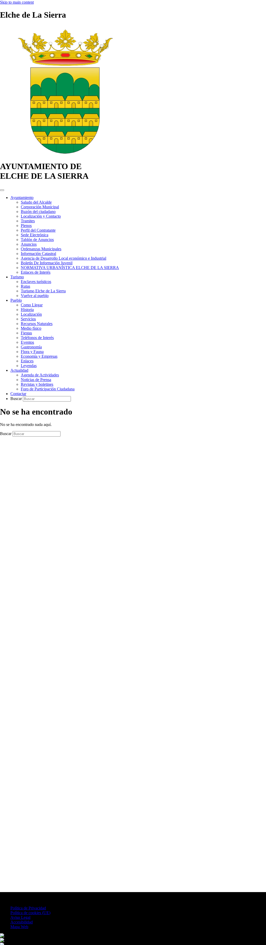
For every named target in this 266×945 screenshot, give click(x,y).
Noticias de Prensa (36, 379)
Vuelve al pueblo (35, 295)
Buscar (16, 398)
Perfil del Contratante (38, 230)
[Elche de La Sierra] (65, 153)
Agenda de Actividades (40, 375)
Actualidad (19, 370)
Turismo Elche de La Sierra (43, 291)
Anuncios (29, 244)
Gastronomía (31, 347)
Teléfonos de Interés (37, 337)
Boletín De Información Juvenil (46, 263)
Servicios (28, 319)
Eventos (27, 342)
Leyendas (29, 365)
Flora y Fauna (32, 351)
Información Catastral (38, 253)
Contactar (18, 393)
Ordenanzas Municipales (41, 249)
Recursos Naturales (36, 323)
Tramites (28, 221)
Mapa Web (19, 927)
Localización (31, 314)
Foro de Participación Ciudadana (48, 389)
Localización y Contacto (41, 216)
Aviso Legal (20, 917)
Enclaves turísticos (36, 281)
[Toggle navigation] (2, 190)
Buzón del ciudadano (38, 211)
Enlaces (27, 361)
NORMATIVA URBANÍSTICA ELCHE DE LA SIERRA (70, 267)
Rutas (25, 286)
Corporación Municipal (40, 207)
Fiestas (26, 333)
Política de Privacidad (28, 908)
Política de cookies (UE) (30, 912)
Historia (27, 309)
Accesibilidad (21, 922)
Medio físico (31, 328)
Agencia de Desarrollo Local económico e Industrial (63, 258)
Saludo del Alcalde (36, 202)
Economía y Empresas (39, 356)
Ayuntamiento (22, 197)
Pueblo (16, 300)
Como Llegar (32, 305)
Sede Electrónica (34, 235)
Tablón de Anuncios (37, 239)
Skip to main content (17, 2)
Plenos (26, 225)
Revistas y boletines (37, 384)
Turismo (17, 277)
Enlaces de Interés (35, 272)
